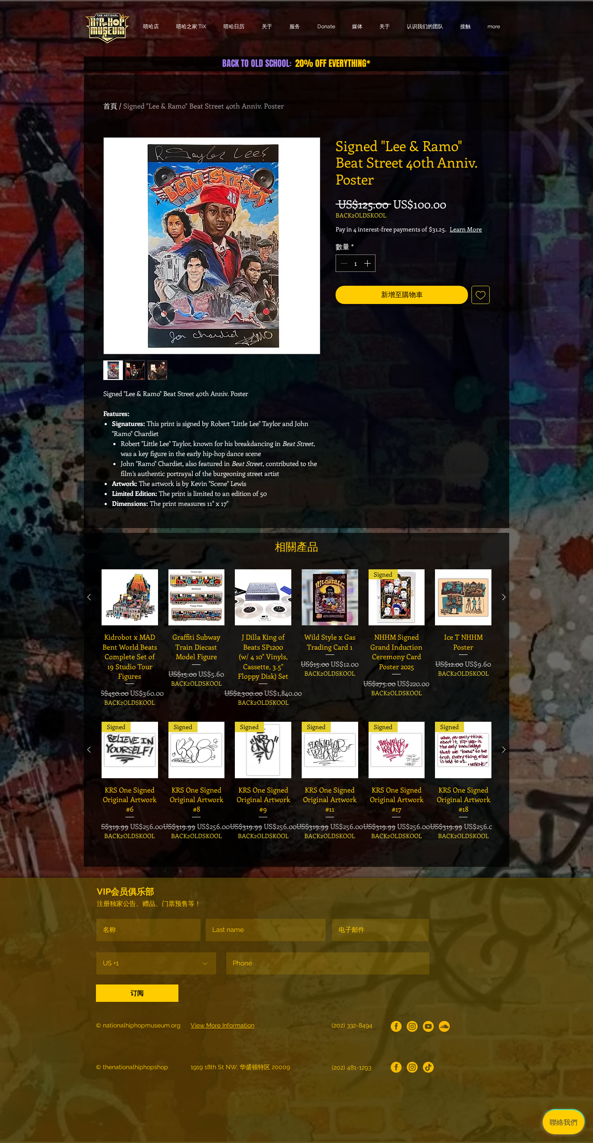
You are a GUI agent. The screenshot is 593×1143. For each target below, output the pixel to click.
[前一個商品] (89, 597)
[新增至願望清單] (480, 303)
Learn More (403, 238)
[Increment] (368, 272)
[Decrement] (343, 272)
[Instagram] (412, 1026)
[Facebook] (396, 1026)
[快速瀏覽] (130, 597)
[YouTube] (428, 1026)
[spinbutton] (355, 272)
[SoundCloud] (444, 1026)
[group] (296, 638)
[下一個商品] (504, 597)
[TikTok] (428, 1067)
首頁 (110, 105)
